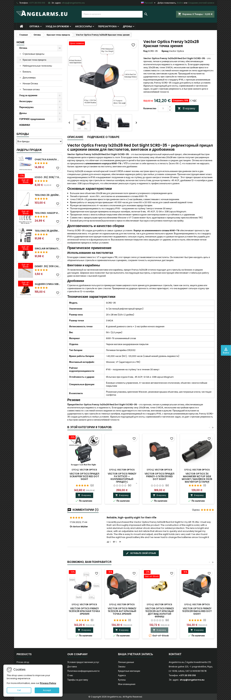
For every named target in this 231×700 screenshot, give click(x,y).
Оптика (34, 26)
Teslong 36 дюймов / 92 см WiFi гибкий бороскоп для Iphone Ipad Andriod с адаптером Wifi (48, 230)
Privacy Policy (48, 683)
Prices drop (23, 662)
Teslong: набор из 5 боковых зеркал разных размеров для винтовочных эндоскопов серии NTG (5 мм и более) (48, 213)
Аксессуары (83, 26)
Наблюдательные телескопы (37, 65)
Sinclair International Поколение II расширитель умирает (48, 248)
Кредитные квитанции (129, 671)
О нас (70, 675)
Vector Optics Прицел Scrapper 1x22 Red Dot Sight (84, 476)
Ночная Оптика (30, 83)
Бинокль (27, 71)
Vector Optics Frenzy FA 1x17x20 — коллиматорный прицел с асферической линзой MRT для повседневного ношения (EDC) (122, 483)
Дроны (127, 26)
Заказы (121, 666)
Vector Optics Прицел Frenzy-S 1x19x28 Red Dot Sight (159, 476)
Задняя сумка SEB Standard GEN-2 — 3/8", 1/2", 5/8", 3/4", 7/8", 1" (48, 284)
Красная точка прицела (34, 59)
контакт (175, 654)
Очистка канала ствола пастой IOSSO (48, 159)
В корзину (186, 108)
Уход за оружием (57, 26)
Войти (180, 2)
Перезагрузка (107, 26)
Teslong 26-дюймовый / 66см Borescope (48, 195)
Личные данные (126, 662)
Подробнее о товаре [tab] (103, 137)
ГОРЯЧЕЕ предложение (32, 119)
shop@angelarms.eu (73, 2)
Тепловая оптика (31, 89)
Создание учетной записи (201, 2)
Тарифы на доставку (77, 679)
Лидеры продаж (29, 150)
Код (145, 51)
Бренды (23, 134)
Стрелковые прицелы (33, 54)
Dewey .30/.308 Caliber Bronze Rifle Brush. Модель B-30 (48, 266)
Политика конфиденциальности (83, 671)
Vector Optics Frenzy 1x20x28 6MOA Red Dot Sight (197, 611)
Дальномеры (29, 77)
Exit (19, 690)
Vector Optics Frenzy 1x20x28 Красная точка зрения (84, 611)
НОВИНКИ (24, 125)
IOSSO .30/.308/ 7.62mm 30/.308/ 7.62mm (48, 177)
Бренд (165, 51)
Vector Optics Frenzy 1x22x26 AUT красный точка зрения (122, 611)
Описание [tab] (75, 137)
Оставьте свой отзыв (143, 553)
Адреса (122, 675)
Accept (47, 690)
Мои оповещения (126, 684)
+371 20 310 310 (37, 2)
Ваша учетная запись (135, 654)
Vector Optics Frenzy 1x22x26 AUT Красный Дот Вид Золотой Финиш (159, 612)
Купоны (122, 679)
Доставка (72, 666)
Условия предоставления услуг (83, 662)
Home (20, 42)
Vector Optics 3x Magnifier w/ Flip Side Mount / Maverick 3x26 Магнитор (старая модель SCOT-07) (197, 479)
